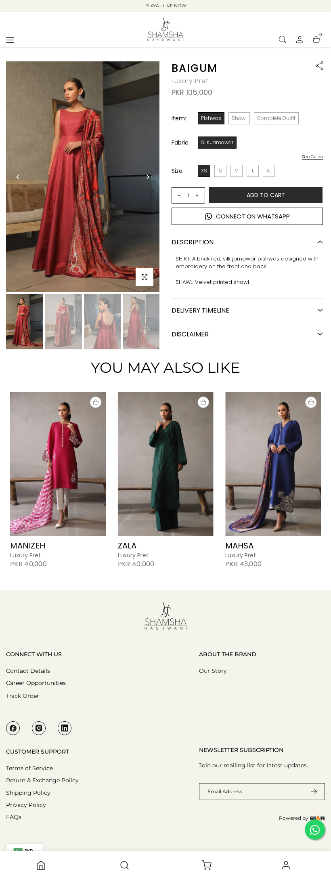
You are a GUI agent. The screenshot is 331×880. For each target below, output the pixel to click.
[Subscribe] (309, 791)
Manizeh (27, 545)
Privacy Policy (26, 805)
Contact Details (28, 670)
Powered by (294, 818)
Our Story (213, 670)
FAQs (13, 817)
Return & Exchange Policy (42, 780)
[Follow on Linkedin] (64, 728)
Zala (127, 545)
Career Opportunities (36, 683)
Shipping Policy (28, 792)
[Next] (147, 177)
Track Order (22, 695)
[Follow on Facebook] (13, 728)
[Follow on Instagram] (39, 728)
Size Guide (312, 157)
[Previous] (18, 177)
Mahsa (239, 545)
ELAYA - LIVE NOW (165, 5)
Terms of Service (29, 768)
